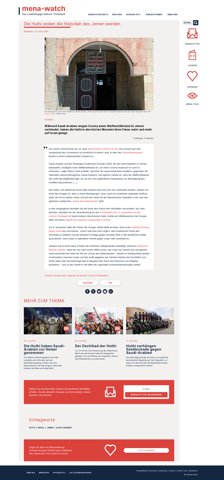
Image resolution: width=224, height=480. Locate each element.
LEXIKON (192, 65)
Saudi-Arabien (64, 428)
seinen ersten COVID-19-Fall (103, 149)
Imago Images (50, 114)
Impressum (44, 473)
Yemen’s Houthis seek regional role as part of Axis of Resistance (76, 275)
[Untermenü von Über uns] (178, 14)
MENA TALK (192, 104)
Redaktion (29, 31)
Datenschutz (59, 473)
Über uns (30, 473)
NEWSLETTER (192, 44)
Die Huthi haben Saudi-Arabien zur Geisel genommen (44, 349)
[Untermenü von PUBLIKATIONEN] (162, 14)
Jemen (50, 428)
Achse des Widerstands (85, 201)
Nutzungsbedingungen (80, 473)
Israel (41, 428)
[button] (87, 291)
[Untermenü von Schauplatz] (141, 14)
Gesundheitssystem (132, 152)
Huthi (32, 428)
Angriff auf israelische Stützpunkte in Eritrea (87, 220)
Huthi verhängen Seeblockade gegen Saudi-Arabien (143, 349)
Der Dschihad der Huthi (95, 346)
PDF (110, 283)
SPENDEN (192, 87)
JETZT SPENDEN (146, 450)
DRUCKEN (88, 283)
